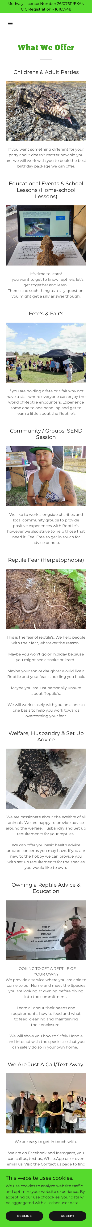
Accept (67, 1216)
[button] (15, 23)
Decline (24, 1216)
